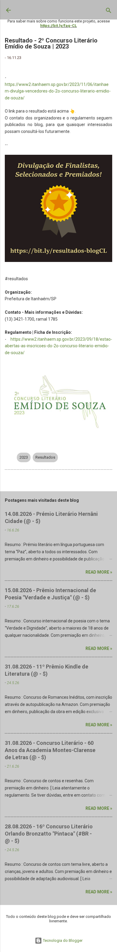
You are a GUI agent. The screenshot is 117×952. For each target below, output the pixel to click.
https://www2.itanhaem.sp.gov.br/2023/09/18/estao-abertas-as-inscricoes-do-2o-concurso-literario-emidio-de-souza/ (58, 346)
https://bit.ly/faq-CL (58, 25)
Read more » (99, 572)
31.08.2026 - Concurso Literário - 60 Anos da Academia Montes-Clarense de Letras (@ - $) (50, 750)
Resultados (45, 457)
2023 (24, 457)
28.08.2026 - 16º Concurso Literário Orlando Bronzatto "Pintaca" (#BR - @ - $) (49, 833)
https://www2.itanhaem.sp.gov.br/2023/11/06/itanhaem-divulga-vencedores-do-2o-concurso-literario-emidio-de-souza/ (58, 91)
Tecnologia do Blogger (62, 940)
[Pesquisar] (108, 11)
